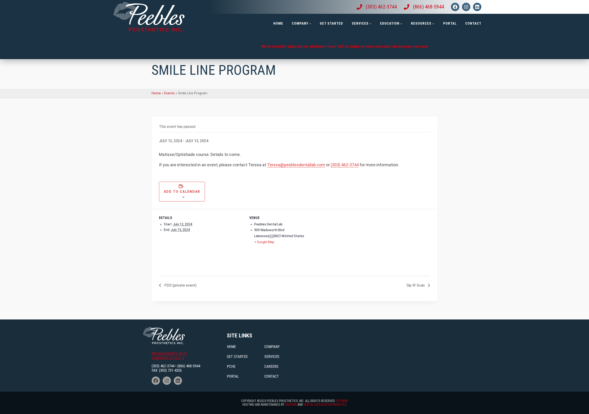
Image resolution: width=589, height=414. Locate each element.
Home (156, 93)
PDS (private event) (179, 285)
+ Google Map (264, 242)
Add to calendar (182, 191)
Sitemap (342, 401)
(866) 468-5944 (188, 366)
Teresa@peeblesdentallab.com (296, 164)
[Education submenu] (401, 24)
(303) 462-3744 (345, 164)
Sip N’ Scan (416, 285)
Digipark (291, 404)
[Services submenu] (371, 24)
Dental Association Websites (325, 404)
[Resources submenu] (433, 24)
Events (169, 93)
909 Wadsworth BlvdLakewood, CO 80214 (169, 355)
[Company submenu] (310, 24)
